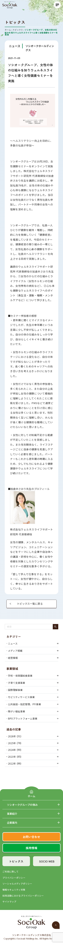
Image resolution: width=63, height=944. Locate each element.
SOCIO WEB (46, 861)
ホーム (31, 796)
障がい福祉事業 (16, 711)
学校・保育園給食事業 (20, 675)
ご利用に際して (10, 871)
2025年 (12, 743)
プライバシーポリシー (13, 877)
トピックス (16, 861)
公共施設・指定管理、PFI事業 (24, 704)
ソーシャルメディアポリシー (17, 883)
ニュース (13, 643)
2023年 (12, 756)
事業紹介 (12, 813)
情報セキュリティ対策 (13, 889)
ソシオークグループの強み (22, 804)
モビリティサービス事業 (21, 697)
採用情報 (31, 848)
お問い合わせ (31, 837)
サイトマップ (9, 901)
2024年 (12, 750)
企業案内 (12, 822)
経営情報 (13, 658)
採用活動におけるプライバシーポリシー (23, 895)
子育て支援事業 (16, 683)
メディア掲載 (15, 650)
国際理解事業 (15, 690)
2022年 (12, 763)
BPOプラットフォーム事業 (22, 718)
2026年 (12, 736)
